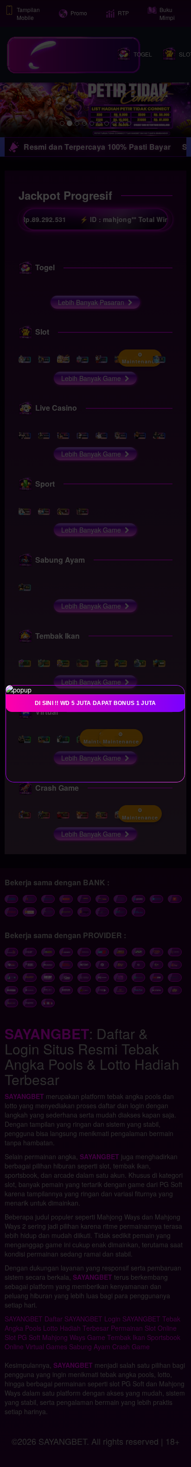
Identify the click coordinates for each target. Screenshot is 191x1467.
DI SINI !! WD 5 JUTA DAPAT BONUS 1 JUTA (95, 703)
